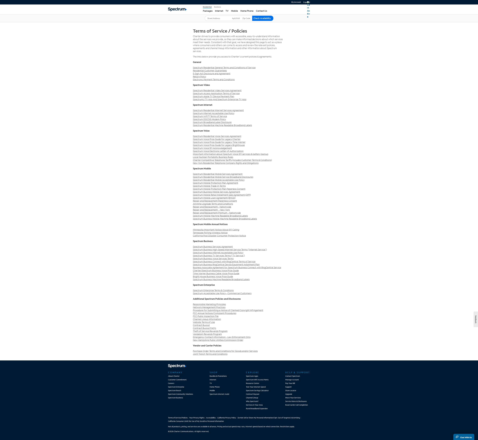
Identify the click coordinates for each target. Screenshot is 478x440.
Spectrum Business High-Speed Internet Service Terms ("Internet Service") (230, 249)
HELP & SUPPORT (297, 372)
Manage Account (292, 379)
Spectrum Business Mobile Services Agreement (216, 191)
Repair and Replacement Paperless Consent (215, 200)
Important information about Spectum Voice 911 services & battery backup (230, 154)
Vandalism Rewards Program (207, 334)
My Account (296, 2)
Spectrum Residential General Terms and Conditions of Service (224, 67)
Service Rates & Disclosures (296, 401)
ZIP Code (246, 16)
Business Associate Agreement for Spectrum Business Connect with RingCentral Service (237, 267)
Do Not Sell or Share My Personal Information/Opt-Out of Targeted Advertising (269, 418)
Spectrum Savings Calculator (257, 390)
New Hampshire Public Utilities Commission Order (218, 340)
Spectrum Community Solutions (180, 394)
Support (288, 387)
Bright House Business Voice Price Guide (213, 276)
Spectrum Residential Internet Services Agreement (218, 110)
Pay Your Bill (290, 383)
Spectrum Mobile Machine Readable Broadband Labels (220, 215)
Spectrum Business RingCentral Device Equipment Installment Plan (226, 264)
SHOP (214, 372)
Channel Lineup (252, 397)
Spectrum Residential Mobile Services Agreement (217, 173)
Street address (211, 16)
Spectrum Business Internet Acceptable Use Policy (218, 252)
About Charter (173, 376)
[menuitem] (295, 1)
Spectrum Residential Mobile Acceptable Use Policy (218, 179)
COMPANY (175, 372)
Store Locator (290, 390)
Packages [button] (207, 10)
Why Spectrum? (252, 401)
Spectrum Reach (174, 390)
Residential (207, 7)
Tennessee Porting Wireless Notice (210, 232)
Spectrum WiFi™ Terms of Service (210, 116)
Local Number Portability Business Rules (213, 157)
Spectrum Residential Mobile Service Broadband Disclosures (223, 176)
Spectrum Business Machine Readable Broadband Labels (221, 279)
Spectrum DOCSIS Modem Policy (209, 119)
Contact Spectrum (292, 376)
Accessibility (211, 418)
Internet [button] (219, 10)
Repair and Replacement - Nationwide (212, 206)
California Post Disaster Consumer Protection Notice (219, 235)
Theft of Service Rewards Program (210, 331)
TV (211, 383)
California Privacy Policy (226, 418)
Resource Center (252, 383)
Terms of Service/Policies (178, 418)
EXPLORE (252, 372)
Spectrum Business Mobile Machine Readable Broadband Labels (225, 218)
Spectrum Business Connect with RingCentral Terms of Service (224, 261)
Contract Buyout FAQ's (204, 328)
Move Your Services (293, 397)
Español (306, 2)
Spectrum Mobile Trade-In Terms (209, 185)
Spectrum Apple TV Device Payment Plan (213, 96)
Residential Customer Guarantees (210, 70)
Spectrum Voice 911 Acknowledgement (212, 148)
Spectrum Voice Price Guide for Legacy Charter (216, 139)
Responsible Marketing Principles (209, 304)
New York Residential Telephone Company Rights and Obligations (226, 163)
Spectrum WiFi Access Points (257, 379)
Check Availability (262, 18)
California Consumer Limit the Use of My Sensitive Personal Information (196, 421)
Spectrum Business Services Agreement (213, 246)
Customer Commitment (177, 379)
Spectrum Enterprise (176, 387)
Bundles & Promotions (218, 376)
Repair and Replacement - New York (211, 209)
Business (217, 7)
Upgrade (288, 394)
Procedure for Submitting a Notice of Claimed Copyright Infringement (228, 310)
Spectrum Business (175, 397)
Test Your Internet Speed (256, 387)
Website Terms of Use (204, 322)
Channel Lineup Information (207, 319)
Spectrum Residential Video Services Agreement (217, 90)
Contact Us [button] (261, 10)
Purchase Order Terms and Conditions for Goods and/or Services (225, 350)
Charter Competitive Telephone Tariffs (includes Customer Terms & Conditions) (232, 160)
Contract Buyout (201, 325)
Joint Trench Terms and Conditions (210, 353)
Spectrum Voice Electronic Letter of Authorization (218, 151)
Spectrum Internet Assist (219, 394)
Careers (171, 383)
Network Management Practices (209, 307)
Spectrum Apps (252, 376)
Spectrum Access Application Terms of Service (216, 93)
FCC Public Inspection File (205, 316)
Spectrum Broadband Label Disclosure (212, 122)
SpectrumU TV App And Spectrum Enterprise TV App (219, 99)
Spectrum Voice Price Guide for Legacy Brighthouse (219, 145)
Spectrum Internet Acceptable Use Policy (213, 113)
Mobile (212, 390)
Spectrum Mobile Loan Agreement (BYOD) (214, 197)
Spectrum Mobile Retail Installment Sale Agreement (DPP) (222, 194)
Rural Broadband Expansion (257, 408)
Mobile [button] (234, 10)
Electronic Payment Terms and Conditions (214, 79)
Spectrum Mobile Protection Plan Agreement (215, 182)
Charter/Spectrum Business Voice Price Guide (216, 270)
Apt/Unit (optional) (239, 16)
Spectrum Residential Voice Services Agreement (217, 136)
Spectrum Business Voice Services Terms (213, 258)
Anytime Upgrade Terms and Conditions (213, 203)
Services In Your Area (254, 405)
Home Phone (215, 387)
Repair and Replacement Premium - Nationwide (217, 212)
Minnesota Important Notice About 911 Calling (216, 229)
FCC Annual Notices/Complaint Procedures (214, 313)
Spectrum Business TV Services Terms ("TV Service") (219, 255)
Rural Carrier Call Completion (296, 405)
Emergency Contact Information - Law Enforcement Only (222, 337)
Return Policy (199, 76)
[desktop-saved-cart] (308, 9)
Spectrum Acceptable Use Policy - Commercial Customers (222, 293)
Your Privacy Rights (196, 418)
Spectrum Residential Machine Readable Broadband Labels (222, 125)
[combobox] (218, 18)
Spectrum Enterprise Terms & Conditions (213, 290)
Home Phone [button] (246, 10)
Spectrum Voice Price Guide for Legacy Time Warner (219, 142)
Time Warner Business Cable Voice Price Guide (216, 273)
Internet (213, 379)
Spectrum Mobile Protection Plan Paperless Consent (219, 188)
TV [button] (227, 10)
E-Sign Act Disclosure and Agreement (211, 73)
